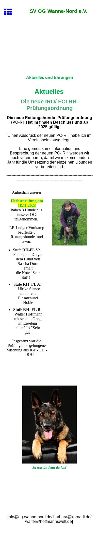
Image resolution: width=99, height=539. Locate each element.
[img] (49, 47)
